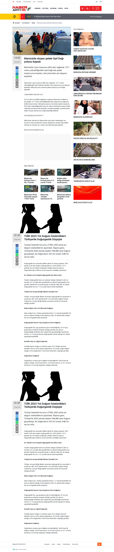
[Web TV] (97, 1)
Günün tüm (96, 16)
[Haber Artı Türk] (21, 8)
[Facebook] (17, 67)
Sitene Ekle (40, 1)
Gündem (37, 8)
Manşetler (18, 1)
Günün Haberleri (27, 1)
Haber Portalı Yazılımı (21, 549)
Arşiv (34, 1)
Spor (66, 8)
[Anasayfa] (13, 1)
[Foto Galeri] (101, 1)
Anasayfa (46, 544)
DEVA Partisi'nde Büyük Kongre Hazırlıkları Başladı (48, 16)
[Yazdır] (17, 83)
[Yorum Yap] (17, 86)
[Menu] (82, 8)
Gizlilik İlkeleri (66, 544)
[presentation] (18, 17)
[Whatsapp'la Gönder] (17, 77)
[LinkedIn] (17, 74)
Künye (53, 544)
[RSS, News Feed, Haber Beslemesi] (99, 544)
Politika (45, 8)
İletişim (59, 544)
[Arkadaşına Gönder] (17, 80)
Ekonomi (53, 8)
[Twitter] (17, 71)
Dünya (60, 8)
